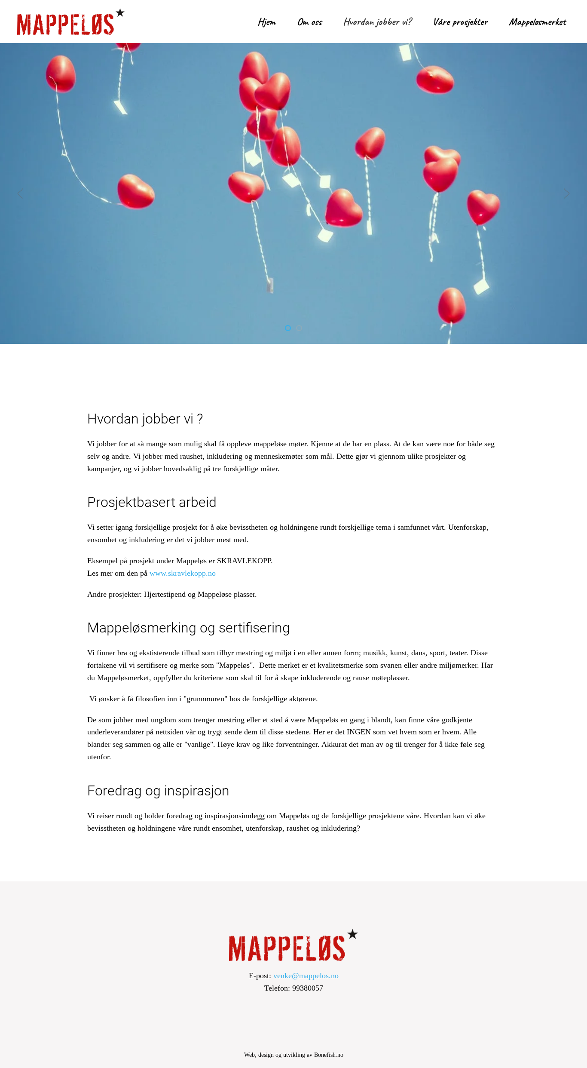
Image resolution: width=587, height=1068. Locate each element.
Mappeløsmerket (537, 21)
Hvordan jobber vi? (377, 21)
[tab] (288, 328)
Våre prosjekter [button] (459, 21)
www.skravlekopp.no (183, 573)
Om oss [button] (309, 21)
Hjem (266, 21)
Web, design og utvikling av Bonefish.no (293, 1055)
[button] (20, 193)
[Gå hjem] (71, 21)
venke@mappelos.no (306, 975)
